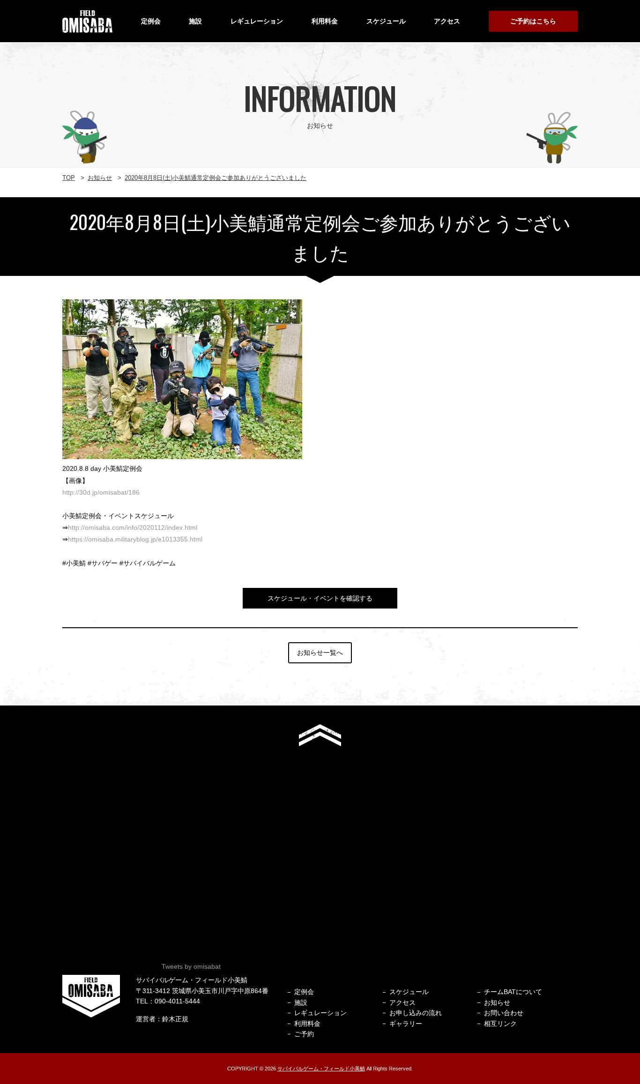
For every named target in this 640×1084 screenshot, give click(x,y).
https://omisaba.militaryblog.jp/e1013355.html (135, 539)
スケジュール (386, 21)
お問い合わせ (503, 1013)
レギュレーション (257, 21)
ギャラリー (405, 1023)
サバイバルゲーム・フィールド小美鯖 (321, 1068)
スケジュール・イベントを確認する (320, 598)
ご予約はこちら (533, 21)
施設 (195, 21)
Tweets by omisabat (191, 966)
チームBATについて (513, 991)
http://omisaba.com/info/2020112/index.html (132, 527)
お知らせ (497, 1002)
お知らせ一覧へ (320, 652)
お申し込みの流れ (415, 1013)
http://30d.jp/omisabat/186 (101, 492)
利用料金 (325, 21)
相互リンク (500, 1023)
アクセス (447, 21)
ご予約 (304, 1034)
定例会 (151, 21)
